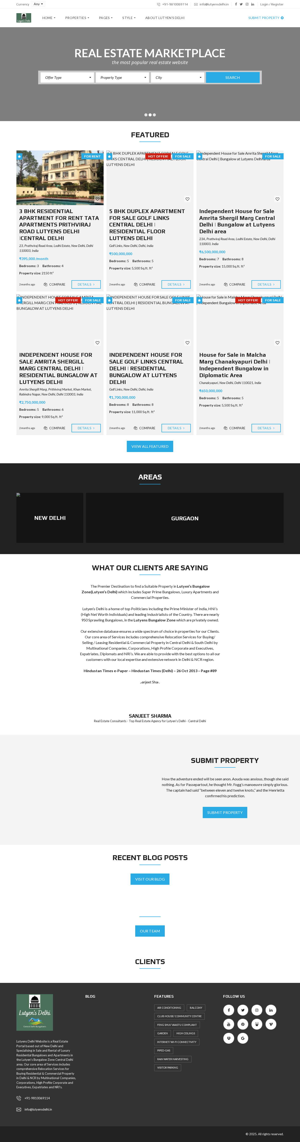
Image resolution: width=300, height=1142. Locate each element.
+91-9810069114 (175, 4)
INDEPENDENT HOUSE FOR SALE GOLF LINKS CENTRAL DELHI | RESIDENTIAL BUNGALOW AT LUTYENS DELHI (146, 368)
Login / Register (272, 4)
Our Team (150, 931)
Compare (57, 284)
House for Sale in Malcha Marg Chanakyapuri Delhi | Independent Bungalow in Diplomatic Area (234, 365)
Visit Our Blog (150, 879)
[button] (38, 4)
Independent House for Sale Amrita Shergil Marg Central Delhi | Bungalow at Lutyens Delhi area (237, 221)
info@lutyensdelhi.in (214, 4)
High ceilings (185, 1033)
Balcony (196, 1007)
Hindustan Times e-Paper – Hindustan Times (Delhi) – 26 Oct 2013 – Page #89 (150, 670)
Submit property (264, 18)
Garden (162, 1033)
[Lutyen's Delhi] (23, 17)
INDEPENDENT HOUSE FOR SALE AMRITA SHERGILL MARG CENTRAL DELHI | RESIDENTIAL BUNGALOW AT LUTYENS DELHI (58, 368)
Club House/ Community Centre (179, 1016)
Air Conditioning (169, 1007)
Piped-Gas (163, 1050)
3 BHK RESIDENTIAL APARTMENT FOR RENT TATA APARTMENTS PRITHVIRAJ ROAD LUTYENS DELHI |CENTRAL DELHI (59, 224)
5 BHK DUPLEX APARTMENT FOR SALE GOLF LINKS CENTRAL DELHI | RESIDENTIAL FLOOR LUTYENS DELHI (147, 224)
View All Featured (150, 446)
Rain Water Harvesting (172, 1059)
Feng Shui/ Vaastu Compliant (177, 1024)
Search (232, 77)
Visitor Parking (167, 1067)
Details (85, 284)
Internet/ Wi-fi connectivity (176, 1041)
